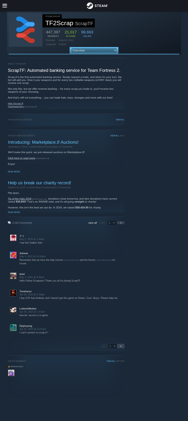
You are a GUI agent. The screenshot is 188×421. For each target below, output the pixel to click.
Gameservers (16, 106)
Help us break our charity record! (39, 182)
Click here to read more (21, 158)
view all (92, 222)
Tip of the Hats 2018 (19, 198)
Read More (14, 172)
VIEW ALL (120, 120)
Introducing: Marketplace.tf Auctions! (43, 142)
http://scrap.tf (15, 103)
